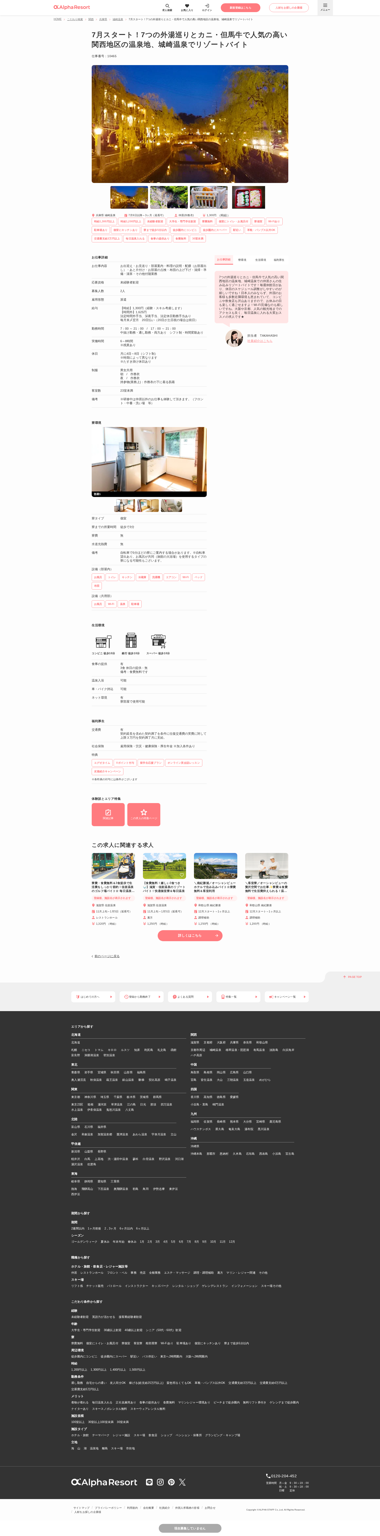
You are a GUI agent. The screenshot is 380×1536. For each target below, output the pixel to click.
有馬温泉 (259, 1050)
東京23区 (77, 1104)
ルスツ (125, 1050)
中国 (194, 1064)
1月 (142, 1241)
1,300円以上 (99, 1369)
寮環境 (242, 259)
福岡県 (195, 1121)
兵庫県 (103, 19)
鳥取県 (195, 1072)
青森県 (75, 1072)
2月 (150, 1241)
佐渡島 (91, 1164)
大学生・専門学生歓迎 (85, 1330)
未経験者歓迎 (80, 1317)
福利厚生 (279, 259)
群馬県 (157, 1097)
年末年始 (118, 1241)
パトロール (114, 1286)
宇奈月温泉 (159, 1134)
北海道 (76, 1034)
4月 (165, 1241)
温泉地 (94, 1448)
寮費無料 (77, 1343)
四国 (194, 1089)
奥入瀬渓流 (78, 1079)
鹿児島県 (275, 1121)
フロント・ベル (117, 1272)
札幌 (74, 1050)
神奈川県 (90, 1097)
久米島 (237, 1153)
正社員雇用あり (126, 1402)
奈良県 (247, 1042)
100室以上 (78, 1422)
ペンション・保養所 (189, 1435)
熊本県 (234, 1121)
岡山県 (221, 1072)
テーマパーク (101, 1435)
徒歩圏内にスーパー (114, 1356)
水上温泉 (77, 1109)
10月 (213, 1241)
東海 (74, 1173)
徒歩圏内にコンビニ (84, 1356)
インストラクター (136, 1286)
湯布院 (249, 1129)
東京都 (75, 1097)
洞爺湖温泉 (91, 1055)
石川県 (88, 1127)
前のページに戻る (107, 956)
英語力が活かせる (103, 1317)
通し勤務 (77, 1382)
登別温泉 (109, 1055)
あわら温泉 (140, 1134)
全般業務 (155, 1272)
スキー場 (139, 1435)
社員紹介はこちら (259, 340)
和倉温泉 (87, 1134)
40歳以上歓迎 (133, 1330)
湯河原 (102, 1104)
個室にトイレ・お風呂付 (102, 1343)
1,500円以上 (137, 1369)
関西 (91, 19)
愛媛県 (234, 1097)
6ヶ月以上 (142, 1228)
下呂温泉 (103, 1189)
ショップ (166, 1435)
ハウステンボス (201, 1129)
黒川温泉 (263, 1129)
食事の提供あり (149, 1402)
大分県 (247, 1121)
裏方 (220, 1272)
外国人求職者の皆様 (187, 1507)
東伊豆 (173, 1189)
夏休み (105, 1241)
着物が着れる (80, 1402)
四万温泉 (166, 1104)
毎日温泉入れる (102, 1402)
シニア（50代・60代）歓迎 (163, 1330)
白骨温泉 (148, 1159)
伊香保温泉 (94, 1109)
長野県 (102, 1151)
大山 (220, 1079)
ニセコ (86, 1050)
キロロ (112, 1050)
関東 (74, 1089)
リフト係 (77, 1286)
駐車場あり (184, 1343)
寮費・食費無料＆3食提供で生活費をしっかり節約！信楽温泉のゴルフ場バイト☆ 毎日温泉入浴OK (113, 887)
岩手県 (88, 1072)
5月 (173, 1241)
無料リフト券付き (254, 1402)
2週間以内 (77, 1228)
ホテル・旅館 (80, 1435)
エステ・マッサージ (177, 1272)
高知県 (208, 1097)
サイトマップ (81, 1507)
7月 (189, 1241)
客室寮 (138, 1343)
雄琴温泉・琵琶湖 (237, 1050)
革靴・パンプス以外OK (210, 1382)
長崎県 (221, 1121)
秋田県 (115, 1072)
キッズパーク (160, 1286)
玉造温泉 (249, 1079)
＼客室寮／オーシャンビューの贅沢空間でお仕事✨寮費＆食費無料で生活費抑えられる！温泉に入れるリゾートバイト (266, 887)
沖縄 (194, 1138)
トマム (99, 1050)
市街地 (130, 1448)
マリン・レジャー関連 (241, 1272)
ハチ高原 (196, 1055)
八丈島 (129, 1109)
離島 (105, 1448)
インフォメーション (244, 1286)
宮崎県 (260, 1121)
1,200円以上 (79, 1369)
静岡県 (88, 1181)
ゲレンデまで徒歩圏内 (284, 1402)
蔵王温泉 (112, 1079)
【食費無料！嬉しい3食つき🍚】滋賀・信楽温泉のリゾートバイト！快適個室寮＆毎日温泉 (164, 887)
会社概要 (148, 1507)
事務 (134, 1272)
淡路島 (273, 1050)
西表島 (263, 1153)
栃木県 (131, 1097)
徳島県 (221, 1097)
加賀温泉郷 (105, 1134)
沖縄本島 (196, 1153)
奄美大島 (234, 1129)
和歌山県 (262, 1042)
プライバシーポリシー (108, 1507)
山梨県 (88, 1151)
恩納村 (224, 1153)
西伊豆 (75, 1194)
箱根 (90, 1104)
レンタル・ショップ (185, 1286)
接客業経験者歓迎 (130, 1317)
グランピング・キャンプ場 (222, 1435)
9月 (204, 1241)
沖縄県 (195, 1146)
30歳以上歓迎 (113, 1330)
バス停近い (149, 1356)
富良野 (75, 1055)
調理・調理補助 (204, 1272)
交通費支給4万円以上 (274, 1382)
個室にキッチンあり (208, 1343)
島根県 (208, 1072)
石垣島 (250, 1153)
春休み (132, 1241)
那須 (153, 1104)
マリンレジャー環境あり (194, 1402)
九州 (194, 1114)
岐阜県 (75, 1181)
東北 (74, 1064)
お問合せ (210, 1507)
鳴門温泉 (218, 1104)
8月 (197, 1241)
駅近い (134, 1356)
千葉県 (118, 1097)
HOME (58, 19)
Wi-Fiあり (167, 1343)
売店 (143, 1272)
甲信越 (76, 1143)
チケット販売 (95, 1286)
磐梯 (141, 1079)
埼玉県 (104, 1097)
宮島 (194, 1079)
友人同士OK (118, 1382)
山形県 (128, 1072)
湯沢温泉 (77, 1164)
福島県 (141, 1072)
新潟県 (75, 1151)
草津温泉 (117, 1104)
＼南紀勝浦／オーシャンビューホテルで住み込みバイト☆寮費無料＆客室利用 (215, 887)
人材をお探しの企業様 (87, 1512)
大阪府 (221, 1042)
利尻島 (148, 1050)
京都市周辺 (198, 1050)
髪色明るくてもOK (179, 1382)
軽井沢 (75, 1159)
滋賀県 (195, 1042)
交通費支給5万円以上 (85, 1389)
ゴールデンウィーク (84, 1241)
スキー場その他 (271, 1286)
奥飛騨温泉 (121, 1189)
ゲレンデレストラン (215, 1286)
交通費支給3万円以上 (242, 1382)
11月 (223, 1241)
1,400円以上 (118, 1369)
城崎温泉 (118, 19)
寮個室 (126, 1343)
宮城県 (102, 1072)
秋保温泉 (96, 1079)
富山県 (75, 1127)
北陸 (74, 1119)
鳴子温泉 (170, 1079)
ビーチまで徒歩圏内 (227, 1402)
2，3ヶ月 (110, 1228)
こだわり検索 (75, 19)
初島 (136, 1189)
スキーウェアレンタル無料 (147, 1408)
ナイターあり (80, 1408)
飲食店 (153, 1435)
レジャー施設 (121, 1435)
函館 (174, 1050)
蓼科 (136, 1159)
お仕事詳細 (223, 259)
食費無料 (169, 1402)
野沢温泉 (165, 1159)
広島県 (234, 1072)
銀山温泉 (128, 1079)
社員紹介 (164, 1507)
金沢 (74, 1134)
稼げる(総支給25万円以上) (146, 1382)
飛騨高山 (87, 1189)
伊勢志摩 (159, 1189)
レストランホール (92, 1272)
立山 (174, 1134)
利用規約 (132, 1507)
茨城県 (144, 1097)
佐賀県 (208, 1121)
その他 (263, 1272)
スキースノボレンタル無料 (109, 1408)
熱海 (74, 1189)
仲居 (74, 1272)
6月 (181, 1241)
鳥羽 (146, 1189)
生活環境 (260, 259)
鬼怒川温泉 (113, 1109)
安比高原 (154, 1079)
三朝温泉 (233, 1079)
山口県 (247, 1072)
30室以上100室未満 (101, 1422)
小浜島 (276, 1153)
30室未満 (123, 1422)
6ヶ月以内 (126, 1228)
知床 (137, 1050)
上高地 (99, 1159)
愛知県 (102, 1181)
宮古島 (289, 1153)
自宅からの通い (96, 1382)
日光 (143, 1104)
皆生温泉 (206, 1079)
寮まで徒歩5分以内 (236, 1343)
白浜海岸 (288, 1050)
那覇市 (211, 1153)
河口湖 (179, 1159)
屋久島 (219, 1129)
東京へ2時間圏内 (171, 1356)
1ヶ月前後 (94, 1228)
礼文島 (161, 1050)
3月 (157, 1241)
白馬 (87, 1159)
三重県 (115, 1181)
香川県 (195, 1097)
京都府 (208, 1042)
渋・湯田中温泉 (118, 1159)
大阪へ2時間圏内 (197, 1356)
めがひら (265, 1079)
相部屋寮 (151, 1343)
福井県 (102, 1127)
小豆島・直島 (199, 1104)
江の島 (131, 1104)
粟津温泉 (122, 1134)
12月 (232, 1241)
